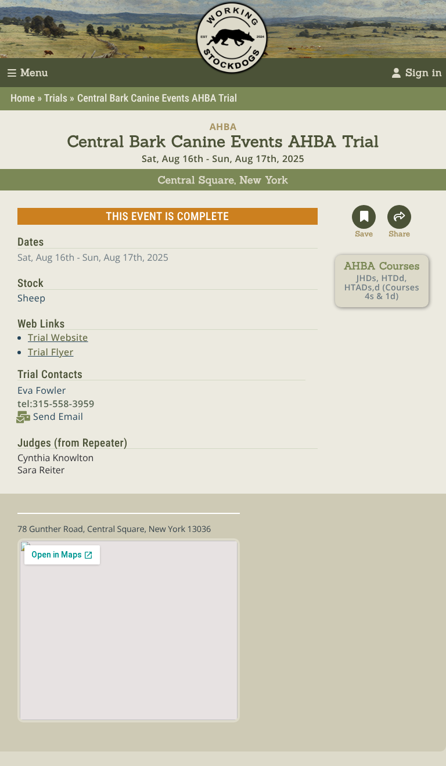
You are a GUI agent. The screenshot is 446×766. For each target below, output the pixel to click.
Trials (55, 98)
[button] (364, 222)
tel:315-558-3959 (56, 403)
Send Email (58, 416)
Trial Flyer (51, 352)
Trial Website (58, 337)
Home (22, 98)
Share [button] (399, 232)
